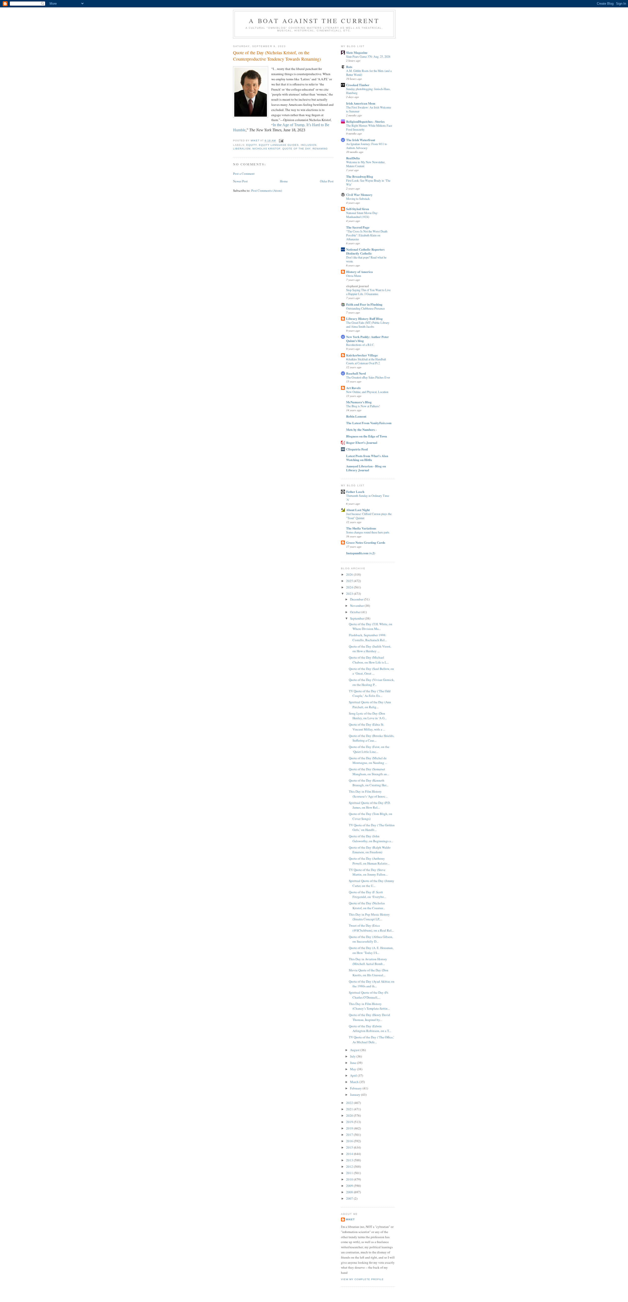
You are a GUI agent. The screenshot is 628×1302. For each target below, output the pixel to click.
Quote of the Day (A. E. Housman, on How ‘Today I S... (371, 950)
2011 (350, 1173)
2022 (350, 1102)
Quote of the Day (296, 148)
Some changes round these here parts (367, 532)
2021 (350, 1109)
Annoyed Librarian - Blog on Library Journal (366, 468)
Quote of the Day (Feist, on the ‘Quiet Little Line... (369, 749)
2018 (350, 1128)
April (354, 1075)
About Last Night (358, 509)
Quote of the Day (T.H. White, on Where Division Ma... (370, 626)
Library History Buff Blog (364, 318)
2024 (350, 587)
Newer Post (240, 181)
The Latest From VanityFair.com (369, 422)
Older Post (327, 181)
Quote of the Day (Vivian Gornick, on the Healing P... (371, 682)
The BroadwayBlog (359, 176)
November (357, 605)
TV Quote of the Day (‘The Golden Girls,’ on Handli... (372, 827)
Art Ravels (353, 387)
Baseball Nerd (356, 373)
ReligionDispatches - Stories (365, 121)
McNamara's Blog (359, 402)
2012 (350, 1166)
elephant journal (357, 286)
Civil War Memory (359, 194)
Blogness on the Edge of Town (366, 436)
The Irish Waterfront (360, 139)
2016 (350, 1141)
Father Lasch (355, 491)
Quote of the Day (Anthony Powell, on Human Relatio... (369, 861)
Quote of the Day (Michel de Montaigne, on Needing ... (368, 760)
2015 (350, 1147)
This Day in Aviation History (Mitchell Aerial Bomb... (368, 961)
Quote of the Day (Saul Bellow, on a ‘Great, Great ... (371, 671)
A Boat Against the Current (314, 20)
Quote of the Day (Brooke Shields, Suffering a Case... (371, 738)
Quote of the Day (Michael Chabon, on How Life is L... (369, 660)
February (356, 1088)
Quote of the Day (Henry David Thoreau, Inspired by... (369, 1017)
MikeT (350, 1219)
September (357, 618)
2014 (350, 1154)
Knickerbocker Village (362, 355)
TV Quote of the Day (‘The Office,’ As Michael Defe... (371, 1039)
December (357, 599)
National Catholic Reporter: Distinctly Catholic (365, 251)
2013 (350, 1160)
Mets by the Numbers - (361, 429)
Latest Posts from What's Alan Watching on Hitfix (367, 457)
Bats (349, 66)
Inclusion (308, 145)
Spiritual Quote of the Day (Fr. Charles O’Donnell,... (369, 995)
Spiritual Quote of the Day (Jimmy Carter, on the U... (371, 883)
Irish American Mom (360, 103)
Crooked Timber (357, 84)
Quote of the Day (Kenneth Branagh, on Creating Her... (368, 782)
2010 (350, 1179)
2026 (350, 574)
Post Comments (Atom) (266, 190)
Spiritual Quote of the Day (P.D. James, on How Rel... (370, 805)
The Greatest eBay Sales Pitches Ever (368, 377)
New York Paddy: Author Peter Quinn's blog (367, 338)
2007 (350, 1198)
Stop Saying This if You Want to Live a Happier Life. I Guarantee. (368, 292)
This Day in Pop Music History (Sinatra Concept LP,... (369, 917)
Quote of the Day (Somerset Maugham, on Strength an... (369, 771)
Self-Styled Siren (357, 208)
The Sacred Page (357, 227)
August (355, 1050)
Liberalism (241, 148)
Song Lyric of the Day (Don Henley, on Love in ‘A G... (368, 715)
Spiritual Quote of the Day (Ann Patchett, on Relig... (370, 704)
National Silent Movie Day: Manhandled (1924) (362, 215)
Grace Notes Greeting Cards (365, 542)
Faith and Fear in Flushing (364, 304)
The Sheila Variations (361, 528)
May (353, 1069)
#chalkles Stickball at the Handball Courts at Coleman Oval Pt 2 (366, 361)
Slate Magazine (356, 52)
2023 (350, 593)
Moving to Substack (358, 199)
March (354, 1082)
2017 (350, 1134)
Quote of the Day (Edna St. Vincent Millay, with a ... (367, 727)
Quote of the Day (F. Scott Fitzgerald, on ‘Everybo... (367, 894)
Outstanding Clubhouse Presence (365, 308)
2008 (350, 1192)
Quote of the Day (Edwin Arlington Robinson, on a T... (370, 1028)
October (355, 612)
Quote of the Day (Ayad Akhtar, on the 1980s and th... (371, 984)
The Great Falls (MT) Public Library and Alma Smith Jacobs (367, 324)
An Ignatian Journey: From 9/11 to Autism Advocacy (366, 146)
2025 (350, 581)
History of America (359, 271)
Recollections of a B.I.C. (360, 345)
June (353, 1062)
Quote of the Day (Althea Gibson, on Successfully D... (371, 939)
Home (284, 181)
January (355, 1094)
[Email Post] (281, 140)
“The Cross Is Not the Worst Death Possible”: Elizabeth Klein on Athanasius (366, 235)
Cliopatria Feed (357, 449)
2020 (350, 1115)
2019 (350, 1122)
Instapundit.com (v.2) (360, 553)
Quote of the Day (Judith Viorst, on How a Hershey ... (370, 648)
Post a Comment (244, 173)
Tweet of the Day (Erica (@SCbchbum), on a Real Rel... (371, 928)
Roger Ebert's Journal (361, 442)
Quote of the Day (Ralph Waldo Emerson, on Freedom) (370, 849)
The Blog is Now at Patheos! (363, 406)
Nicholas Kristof (266, 148)
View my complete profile (362, 1279)
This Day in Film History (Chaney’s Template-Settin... (369, 1006)
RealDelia (353, 158)
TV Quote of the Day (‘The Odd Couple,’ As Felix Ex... (370, 693)
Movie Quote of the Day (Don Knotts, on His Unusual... (368, 972)
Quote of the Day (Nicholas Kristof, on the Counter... (367, 905)
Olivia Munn (353, 276)
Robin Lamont (356, 416)
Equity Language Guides (279, 145)
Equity (251, 145)
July (353, 1056)
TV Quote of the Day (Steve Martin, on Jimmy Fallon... (368, 872)
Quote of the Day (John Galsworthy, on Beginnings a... (371, 838)
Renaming (320, 148)
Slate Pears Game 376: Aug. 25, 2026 (368, 56)
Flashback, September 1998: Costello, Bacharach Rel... (368, 637)
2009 (350, 1185)
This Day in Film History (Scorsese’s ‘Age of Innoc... (368, 794)
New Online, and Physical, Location (367, 392)
